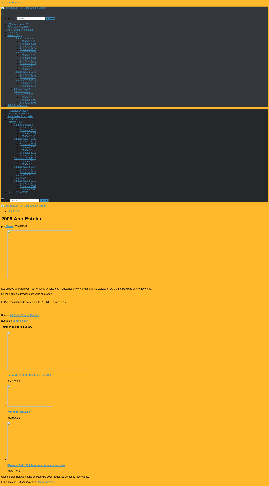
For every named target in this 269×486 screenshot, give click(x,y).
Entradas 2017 (28, 69)
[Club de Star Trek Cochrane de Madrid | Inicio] (23, 8)
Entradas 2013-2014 (25, 80)
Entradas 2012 (22, 88)
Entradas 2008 (28, 102)
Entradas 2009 (28, 100)
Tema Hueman (46, 482)
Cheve (9, 226)
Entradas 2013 (28, 86)
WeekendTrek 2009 (18, 412)
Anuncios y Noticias (18, 27)
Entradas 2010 (28, 97)
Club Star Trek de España (24, 315)
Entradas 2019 (28, 63)
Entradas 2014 (28, 83)
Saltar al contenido (11, 2)
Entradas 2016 (28, 74)
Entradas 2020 (28, 60)
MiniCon (12, 32)
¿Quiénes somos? (17, 24)
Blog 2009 (13, 211)
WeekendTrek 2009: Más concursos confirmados (36, 465)
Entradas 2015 (28, 77)
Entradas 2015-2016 (25, 72)
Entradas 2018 (28, 66)
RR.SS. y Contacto (17, 105)
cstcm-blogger (20, 320)
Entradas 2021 (28, 58)
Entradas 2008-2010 (25, 94)
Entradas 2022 (28, 55)
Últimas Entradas (23, 38)
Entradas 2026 (28, 41)
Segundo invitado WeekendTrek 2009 (29, 375)
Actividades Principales (20, 29)
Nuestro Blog (14, 35)
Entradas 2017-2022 (25, 52)
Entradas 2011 (22, 91)
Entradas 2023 (28, 49)
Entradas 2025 (28, 43)
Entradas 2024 (28, 46)
